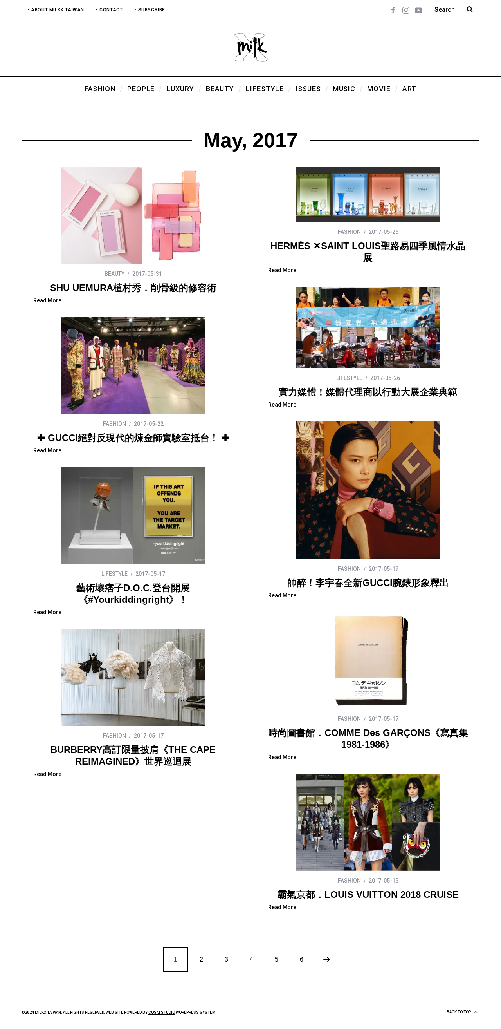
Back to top (459, 1012)
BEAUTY (114, 274)
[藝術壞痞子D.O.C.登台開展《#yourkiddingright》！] (133, 515)
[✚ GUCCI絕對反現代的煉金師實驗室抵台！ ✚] (133, 365)
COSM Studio (161, 1012)
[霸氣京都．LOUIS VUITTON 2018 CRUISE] (367, 822)
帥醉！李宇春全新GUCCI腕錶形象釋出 (368, 582)
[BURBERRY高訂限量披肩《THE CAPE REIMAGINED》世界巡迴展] (133, 677)
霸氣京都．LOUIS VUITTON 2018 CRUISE (368, 894)
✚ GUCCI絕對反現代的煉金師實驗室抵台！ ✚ (133, 437)
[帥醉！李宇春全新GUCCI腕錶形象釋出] (367, 490)
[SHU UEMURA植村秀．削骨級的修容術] (133, 215)
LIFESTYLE (349, 378)
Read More (47, 301)
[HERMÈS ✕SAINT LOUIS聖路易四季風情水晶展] (367, 194)
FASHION (349, 232)
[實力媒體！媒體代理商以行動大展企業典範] (367, 327)
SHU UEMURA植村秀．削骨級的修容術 (133, 287)
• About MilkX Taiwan (55, 10)
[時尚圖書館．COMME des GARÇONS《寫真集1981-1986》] (367, 660)
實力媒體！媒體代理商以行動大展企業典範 (368, 392)
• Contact (109, 10)
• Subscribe (149, 10)
